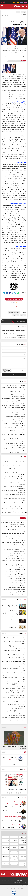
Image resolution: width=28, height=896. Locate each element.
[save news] (7, 16)
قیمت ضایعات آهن (23, 857)
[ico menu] (2, 6)
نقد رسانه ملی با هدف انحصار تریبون (13, 757)
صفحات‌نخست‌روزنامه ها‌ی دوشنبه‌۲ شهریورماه (17, 789)
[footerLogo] (18, 874)
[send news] (5, 15)
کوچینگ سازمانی (6, 856)
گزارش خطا (13, 303)
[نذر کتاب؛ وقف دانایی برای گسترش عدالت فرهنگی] (23, 826)
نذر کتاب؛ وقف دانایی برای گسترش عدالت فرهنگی (12, 827)
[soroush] (4, 293)
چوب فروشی (23, 837)
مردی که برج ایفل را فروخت (13, 619)
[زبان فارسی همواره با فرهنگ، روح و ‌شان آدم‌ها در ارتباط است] (23, 811)
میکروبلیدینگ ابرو (6, 853)
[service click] (14, 2)
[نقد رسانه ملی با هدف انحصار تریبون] (24, 758)
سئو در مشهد (6, 844)
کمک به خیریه (14, 853)
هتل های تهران (23, 853)
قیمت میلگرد (15, 863)
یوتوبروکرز (15, 837)
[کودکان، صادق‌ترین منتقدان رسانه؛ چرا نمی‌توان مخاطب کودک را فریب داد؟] (22, 606)
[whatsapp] (18, 293)
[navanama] (25, 2)
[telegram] (15, 293)
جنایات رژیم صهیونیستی (14, 312)
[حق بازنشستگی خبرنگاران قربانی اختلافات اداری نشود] (23, 819)
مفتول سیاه (15, 856)
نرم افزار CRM (23, 847)
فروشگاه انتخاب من (6, 848)
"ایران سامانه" (18, 885)
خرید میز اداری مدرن (23, 864)
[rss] (5, 889)
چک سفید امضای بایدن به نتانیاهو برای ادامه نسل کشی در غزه (13, 331)
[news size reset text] (5, 56)
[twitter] (12, 293)
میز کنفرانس (6, 863)
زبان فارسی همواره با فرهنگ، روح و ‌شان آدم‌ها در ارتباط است (11, 811)
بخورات (7, 840)
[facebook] (10, 293)
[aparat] (19, 889)
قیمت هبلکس (14, 860)
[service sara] (21, 2)
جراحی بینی (7, 837)
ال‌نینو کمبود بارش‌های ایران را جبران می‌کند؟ (13, 807)
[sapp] (22, 889)
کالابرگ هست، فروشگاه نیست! (13, 616)
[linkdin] (7, 293)
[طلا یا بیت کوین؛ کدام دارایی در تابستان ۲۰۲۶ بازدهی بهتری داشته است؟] (22, 627)
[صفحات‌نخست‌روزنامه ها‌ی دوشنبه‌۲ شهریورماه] (14, 780)
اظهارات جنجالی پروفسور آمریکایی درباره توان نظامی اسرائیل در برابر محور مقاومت (13, 334)
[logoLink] (20, 6)
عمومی (18, 12)
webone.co (15, 847)
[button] (18, 765)
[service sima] (18, 2)
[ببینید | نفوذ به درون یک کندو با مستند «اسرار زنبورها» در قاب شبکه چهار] (14, 738)
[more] (4, 599)
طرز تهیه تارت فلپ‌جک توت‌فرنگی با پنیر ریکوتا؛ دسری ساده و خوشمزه (13, 513)
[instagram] (8, 889)
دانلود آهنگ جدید (14, 844)
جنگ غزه (15, 315)
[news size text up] (3, 56)
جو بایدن (22, 315)
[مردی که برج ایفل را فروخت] (22, 621)
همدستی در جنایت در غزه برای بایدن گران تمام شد (15, 337)
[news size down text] (7, 56)
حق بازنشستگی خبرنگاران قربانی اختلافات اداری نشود (11, 820)
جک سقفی (7, 860)
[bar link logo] (3, 2)
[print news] (3, 16)
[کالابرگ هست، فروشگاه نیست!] (22, 613)
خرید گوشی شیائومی (23, 841)
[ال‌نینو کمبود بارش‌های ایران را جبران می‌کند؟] (23, 804)
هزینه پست (15, 840)
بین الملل (23, 12)
